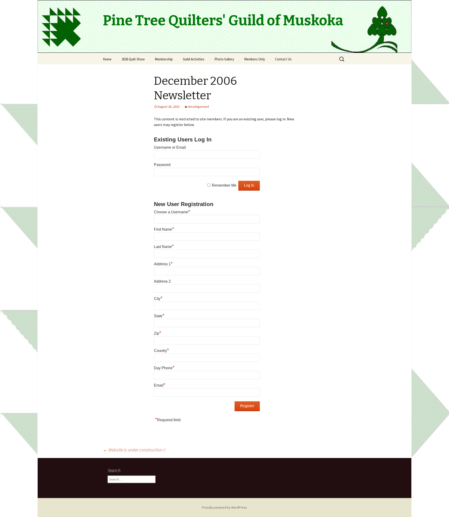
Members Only (254, 59)
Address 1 (163, 264)
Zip (157, 333)
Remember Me (224, 185)
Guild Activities (193, 59)
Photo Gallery (224, 59)
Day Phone (164, 368)
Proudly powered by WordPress (224, 507)
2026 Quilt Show (133, 59)
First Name (164, 229)
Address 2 (162, 281)
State (159, 316)
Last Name (164, 247)
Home (107, 59)
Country (161, 351)
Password (162, 165)
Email (160, 385)
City (158, 299)
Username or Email (170, 147)
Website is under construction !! (134, 450)
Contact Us (283, 59)
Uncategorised (198, 106)
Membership (164, 59)
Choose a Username (172, 212)
